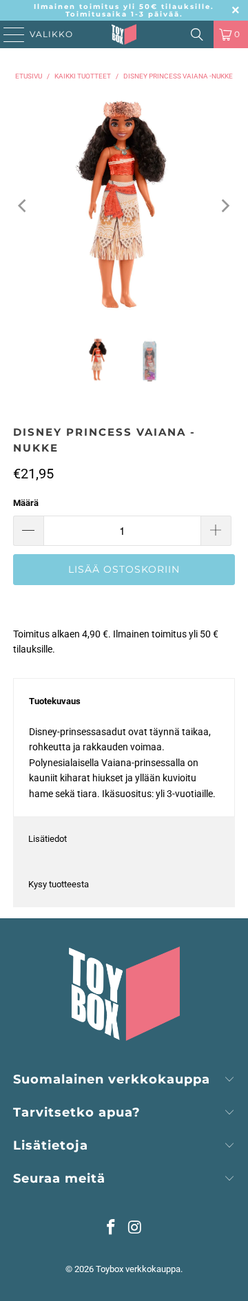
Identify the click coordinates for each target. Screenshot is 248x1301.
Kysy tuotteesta (58, 884)
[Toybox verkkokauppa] (124, 34)
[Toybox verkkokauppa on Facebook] (111, 1228)
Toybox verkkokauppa (138, 1269)
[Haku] (197, 34)
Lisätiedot (47, 839)
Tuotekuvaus (55, 701)
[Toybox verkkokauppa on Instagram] (135, 1228)
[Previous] (23, 206)
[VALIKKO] (9, 34)
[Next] (225, 206)
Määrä (26, 503)
